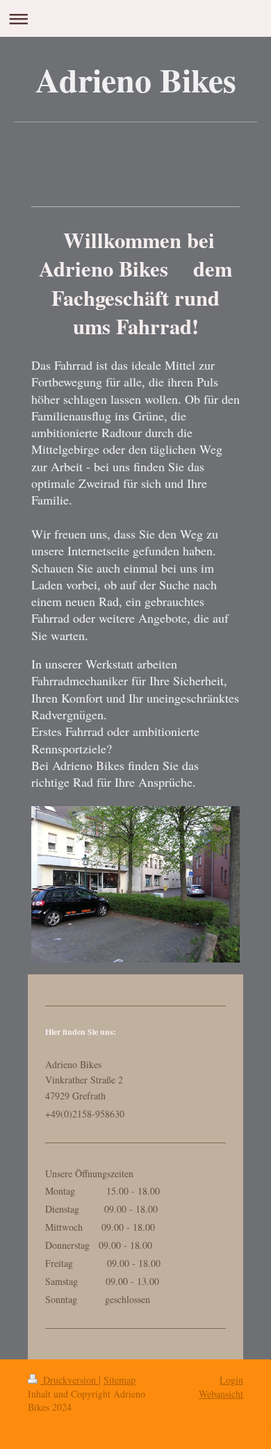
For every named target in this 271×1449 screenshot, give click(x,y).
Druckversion (69, 1379)
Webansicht (221, 1393)
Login (231, 1379)
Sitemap (120, 1379)
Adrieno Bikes (135, 79)
